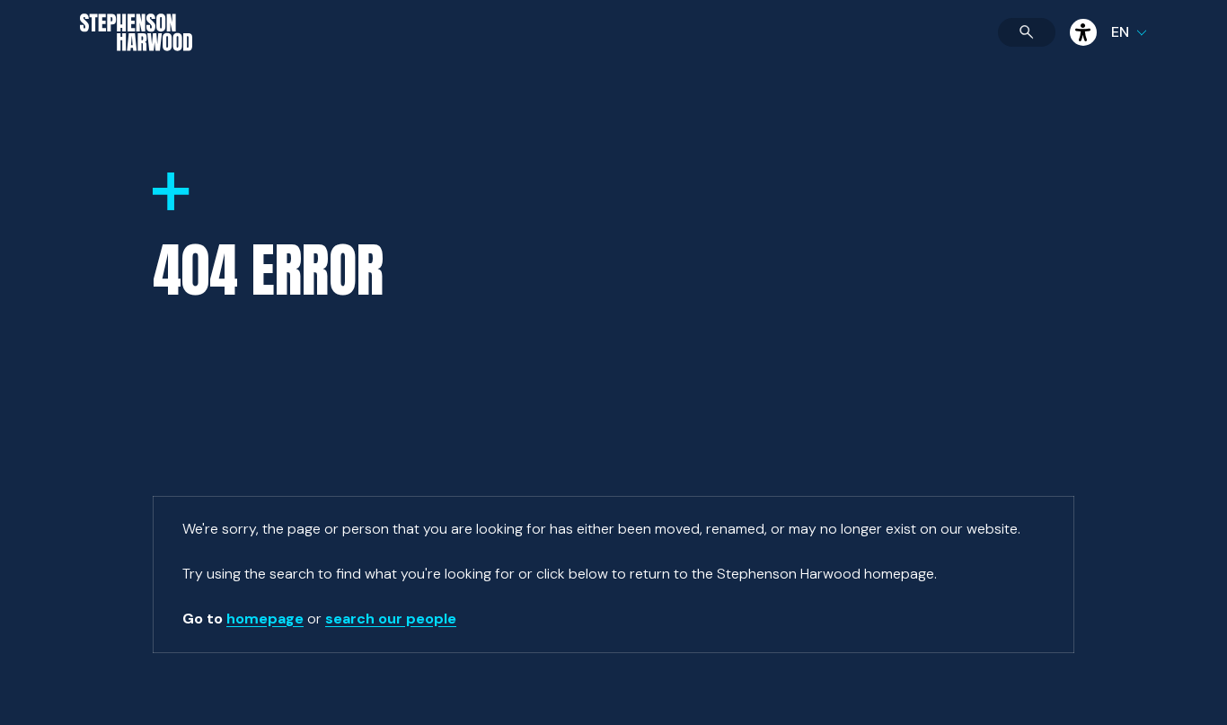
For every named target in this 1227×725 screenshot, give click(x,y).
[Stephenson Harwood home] (136, 63)
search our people (390, 618)
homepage (265, 618)
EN (1120, 31)
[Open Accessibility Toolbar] (1083, 32)
